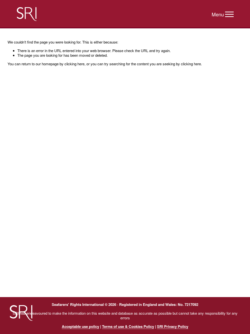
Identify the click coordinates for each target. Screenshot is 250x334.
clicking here (74, 63)
